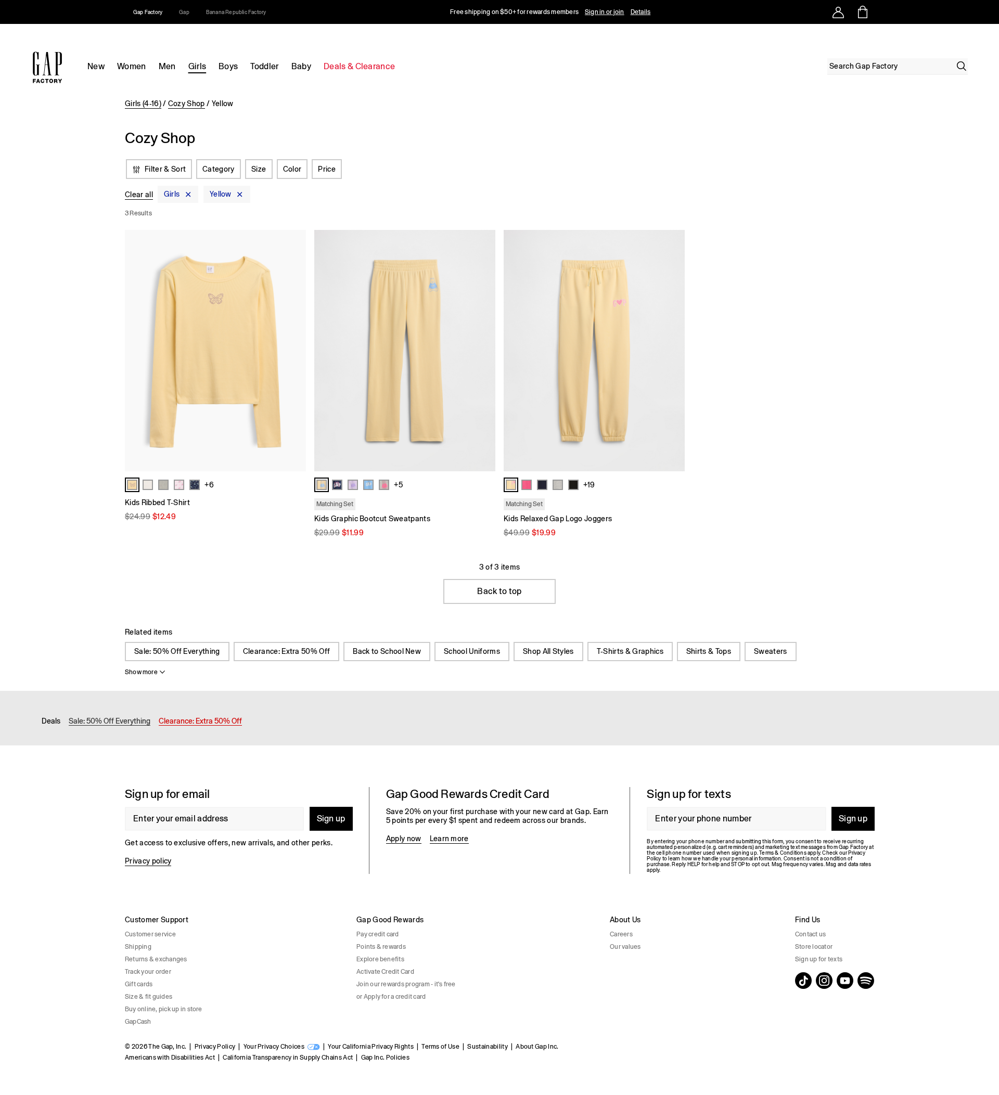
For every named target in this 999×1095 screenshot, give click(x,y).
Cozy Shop (186, 103)
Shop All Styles (548, 651)
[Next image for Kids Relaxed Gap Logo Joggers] (672, 350)
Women (131, 66)
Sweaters (770, 651)
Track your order (148, 971)
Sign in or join (604, 12)
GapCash (138, 1021)
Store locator (813, 946)
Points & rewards (381, 946)
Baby (301, 66)
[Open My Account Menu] (838, 12)
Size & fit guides (148, 996)
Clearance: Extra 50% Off (286, 651)
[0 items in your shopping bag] (862, 12)
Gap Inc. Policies (385, 1057)
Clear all (139, 194)
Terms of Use (440, 1046)
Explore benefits (380, 959)
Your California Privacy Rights (371, 1046)
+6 (209, 485)
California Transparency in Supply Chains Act (288, 1057)
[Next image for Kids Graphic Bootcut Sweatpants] (483, 350)
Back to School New (387, 651)
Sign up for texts (818, 959)
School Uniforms (472, 651)
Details (641, 12)
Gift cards (138, 984)
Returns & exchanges (156, 959)
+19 (589, 485)
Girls (197, 66)
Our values (625, 946)
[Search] (961, 66)
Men (167, 66)
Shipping (138, 946)
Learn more (449, 838)
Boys (228, 66)
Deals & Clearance (359, 66)
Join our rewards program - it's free (406, 984)
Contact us (810, 934)
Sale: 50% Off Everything (177, 651)
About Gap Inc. (537, 1046)
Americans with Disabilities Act (170, 1057)
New (96, 66)
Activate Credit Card (385, 971)
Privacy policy (148, 861)
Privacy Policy (215, 1046)
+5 (398, 485)
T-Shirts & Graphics (630, 651)
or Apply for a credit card (391, 996)
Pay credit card (377, 934)
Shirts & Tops (708, 651)
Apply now (403, 838)
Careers (621, 934)
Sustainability (487, 1046)
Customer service (150, 934)
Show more (141, 672)
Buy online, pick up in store (163, 1009)
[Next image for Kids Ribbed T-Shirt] (293, 350)
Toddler (264, 66)
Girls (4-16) (143, 103)
